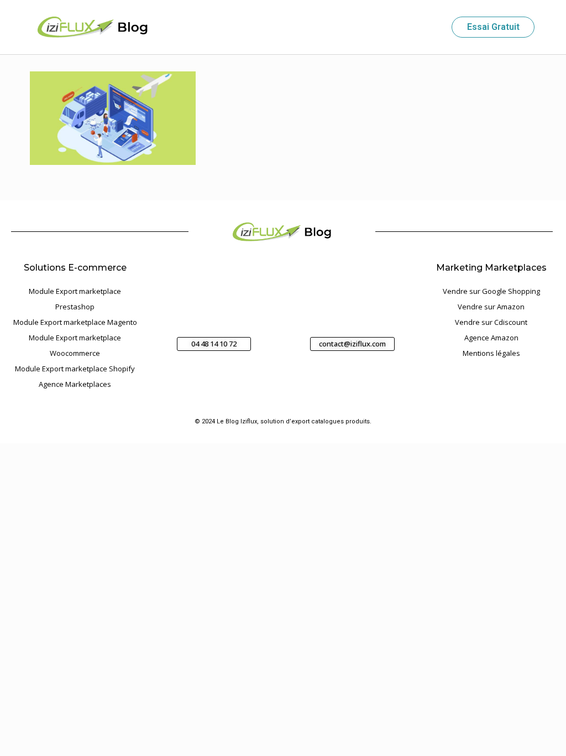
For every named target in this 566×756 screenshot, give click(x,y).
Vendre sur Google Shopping (491, 291)
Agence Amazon (491, 338)
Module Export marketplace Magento (75, 322)
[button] (433, 27)
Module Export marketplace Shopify (75, 369)
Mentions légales (491, 353)
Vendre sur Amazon (491, 307)
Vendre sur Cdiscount (491, 322)
